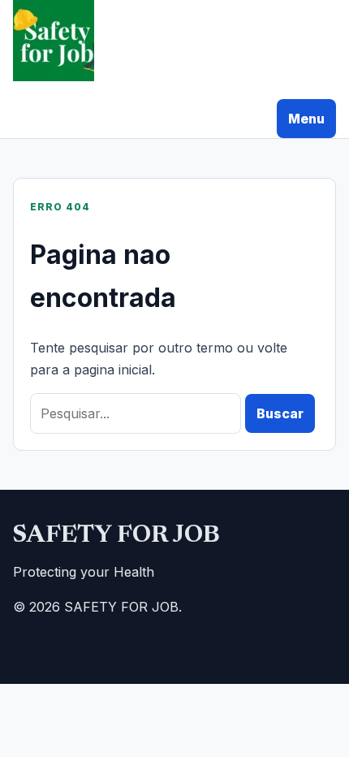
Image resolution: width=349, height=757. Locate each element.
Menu (306, 118)
